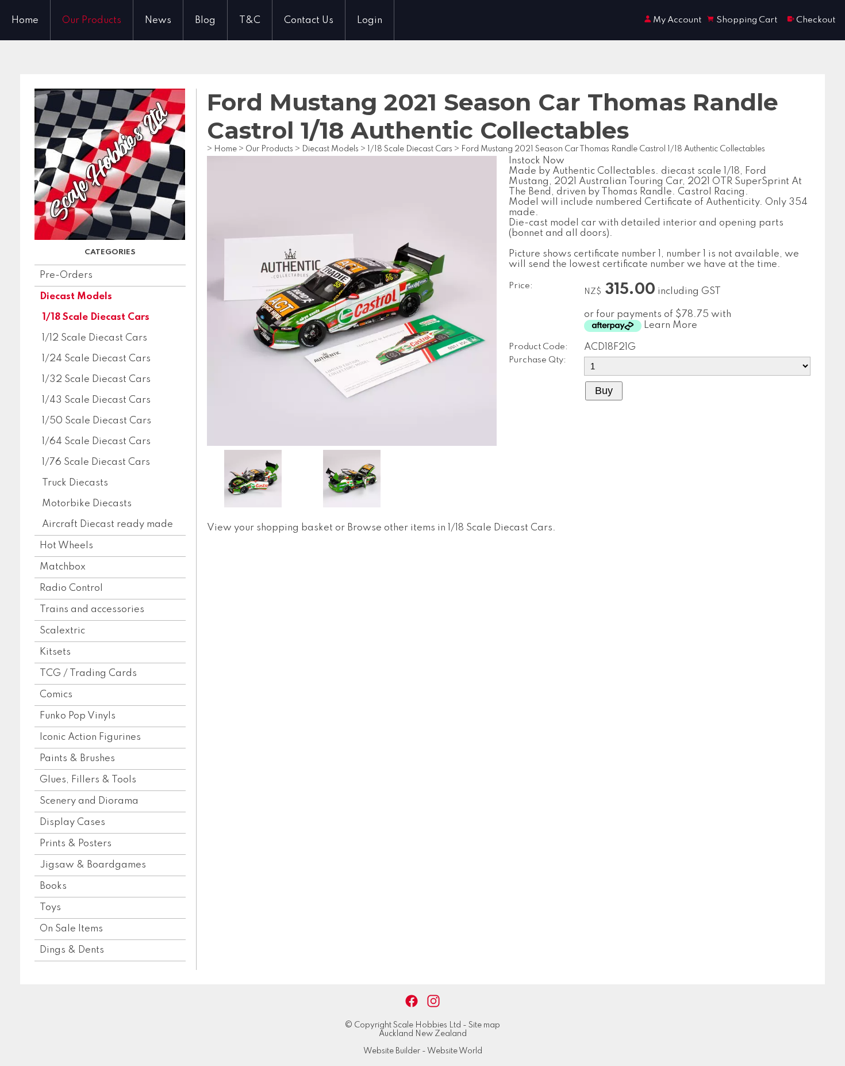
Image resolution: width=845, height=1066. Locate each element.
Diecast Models (76, 296)
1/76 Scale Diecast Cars (96, 462)
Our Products (91, 20)
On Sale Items (71, 929)
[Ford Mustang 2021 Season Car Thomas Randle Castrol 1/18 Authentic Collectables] (352, 443)
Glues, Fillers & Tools (88, 780)
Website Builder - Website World (422, 1051)
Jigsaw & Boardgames (93, 865)
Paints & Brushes (77, 758)
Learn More (670, 325)
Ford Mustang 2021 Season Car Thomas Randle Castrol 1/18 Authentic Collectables (613, 149)
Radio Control (71, 588)
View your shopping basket (270, 528)
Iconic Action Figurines (90, 737)
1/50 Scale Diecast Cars (96, 421)
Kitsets (55, 652)
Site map (484, 1025)
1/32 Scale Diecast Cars (96, 379)
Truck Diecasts (75, 483)
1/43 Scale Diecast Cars (96, 400)
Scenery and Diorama (89, 801)
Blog (205, 20)
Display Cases (72, 822)
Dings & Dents (72, 950)
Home (25, 20)
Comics (56, 695)
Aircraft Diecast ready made (107, 524)
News (158, 20)
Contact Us (308, 20)
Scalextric (62, 631)
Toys (50, 907)
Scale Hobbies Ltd (427, 1025)
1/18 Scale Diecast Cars (95, 317)
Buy (604, 390)
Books (53, 886)
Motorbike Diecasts (87, 504)
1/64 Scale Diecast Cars (96, 441)
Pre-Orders (66, 275)
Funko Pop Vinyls (78, 716)
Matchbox (63, 567)
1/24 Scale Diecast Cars (96, 359)
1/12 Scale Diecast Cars (94, 338)
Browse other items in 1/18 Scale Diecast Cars (449, 528)
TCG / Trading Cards (88, 673)
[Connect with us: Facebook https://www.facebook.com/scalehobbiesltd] (411, 1001)
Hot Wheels (66, 546)
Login (369, 20)
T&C (249, 20)
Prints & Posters (76, 844)
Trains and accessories (92, 609)
